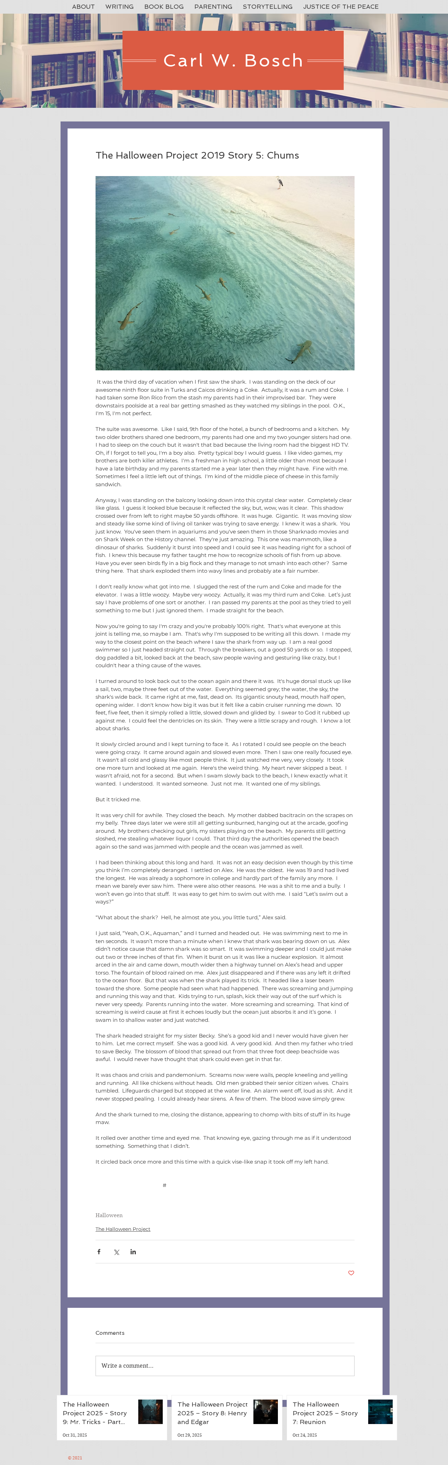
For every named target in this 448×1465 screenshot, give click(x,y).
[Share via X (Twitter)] (116, 1251)
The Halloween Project (123, 1229)
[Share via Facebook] (99, 1251)
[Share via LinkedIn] (133, 1251)
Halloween (109, 1215)
